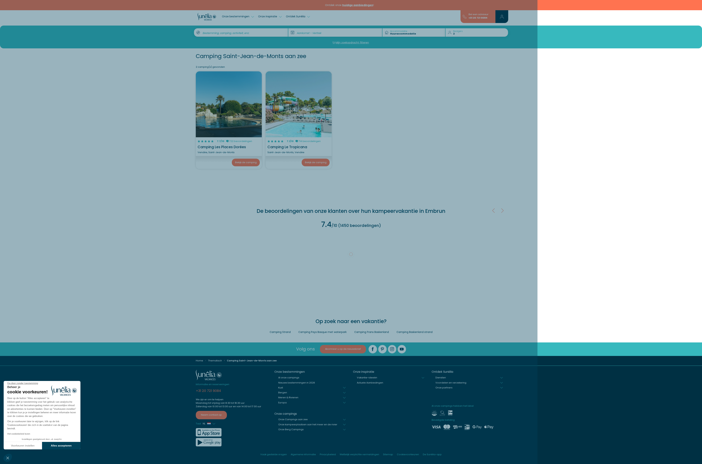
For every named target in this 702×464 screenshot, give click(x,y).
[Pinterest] (382, 349)
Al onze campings (288, 377)
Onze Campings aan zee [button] (293, 419)
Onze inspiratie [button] (268, 16)
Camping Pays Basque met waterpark (322, 332)
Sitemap (388, 454)
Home (199, 360)
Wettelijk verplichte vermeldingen (359, 454)
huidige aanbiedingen (357, 5)
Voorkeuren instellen (23, 445)
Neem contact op (211, 414)
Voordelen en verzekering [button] (450, 382)
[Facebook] (373, 349)
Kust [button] (280, 387)
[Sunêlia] (207, 16)
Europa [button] (282, 402)
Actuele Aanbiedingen (370, 382)
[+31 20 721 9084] (465, 16)
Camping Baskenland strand (415, 332)
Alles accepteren (61, 445)
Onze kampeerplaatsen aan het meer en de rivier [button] (307, 424)
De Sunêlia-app (432, 454)
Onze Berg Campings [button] (291, 429)
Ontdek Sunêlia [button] (296, 16)
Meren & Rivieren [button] (288, 397)
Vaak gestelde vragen (273, 454)
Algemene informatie (303, 454)
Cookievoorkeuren (408, 454)
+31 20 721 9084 (478, 17)
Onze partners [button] (443, 387)
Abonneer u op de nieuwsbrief (343, 348)
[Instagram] (392, 349)
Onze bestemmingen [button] (236, 16)
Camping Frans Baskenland (371, 332)
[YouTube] (402, 349)
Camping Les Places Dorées (222, 147)
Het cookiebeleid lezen (18, 434)
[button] (7, 457)
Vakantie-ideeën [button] (367, 377)
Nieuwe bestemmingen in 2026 (296, 382)
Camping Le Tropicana (287, 147)
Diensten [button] (440, 377)
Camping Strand (280, 332)
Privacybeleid (328, 454)
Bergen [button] (282, 392)
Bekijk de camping (246, 162)
